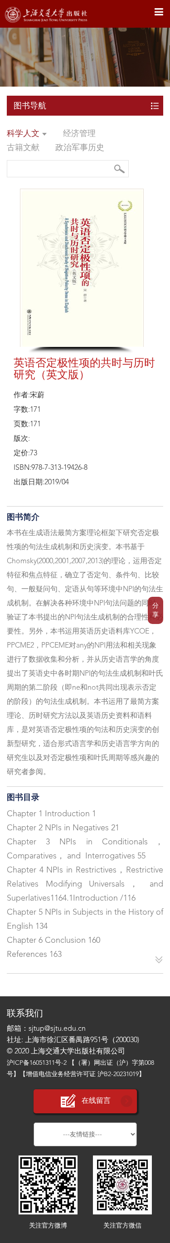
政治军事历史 (79, 148)
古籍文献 (23, 148)
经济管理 (79, 134)
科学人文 (24, 134)
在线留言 (96, 1101)
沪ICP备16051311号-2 (37, 1063)
